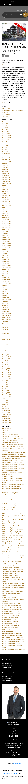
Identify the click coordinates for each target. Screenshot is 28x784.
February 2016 (6, 311)
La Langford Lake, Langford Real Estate (13, 496)
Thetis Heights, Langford (9, 597)
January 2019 (6, 263)
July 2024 (5, 165)
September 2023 (6, 183)
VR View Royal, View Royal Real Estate (12, 637)
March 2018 (5, 277)
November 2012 (6, 375)
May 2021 (5, 213)
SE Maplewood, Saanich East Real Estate (13, 546)
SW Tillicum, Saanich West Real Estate (12, 591)
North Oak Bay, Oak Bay (8, 522)
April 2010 (5, 407)
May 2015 (5, 327)
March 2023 (5, 193)
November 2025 (6, 138)
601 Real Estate (6, 430)
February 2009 (6, 418)
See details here (6, 65)
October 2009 (6, 413)
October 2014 (6, 339)
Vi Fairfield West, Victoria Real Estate (12, 609)
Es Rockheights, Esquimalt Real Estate (12, 470)
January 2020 (6, 241)
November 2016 (6, 299)
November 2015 (6, 315)
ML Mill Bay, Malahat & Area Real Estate (13, 514)
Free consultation (7, 680)
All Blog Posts (6, 108)
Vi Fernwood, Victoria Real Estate (11, 613)
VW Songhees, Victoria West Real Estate (13, 639)
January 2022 (6, 199)
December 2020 (6, 221)
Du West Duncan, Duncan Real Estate (12, 462)
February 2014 (6, 355)
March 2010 (5, 408)
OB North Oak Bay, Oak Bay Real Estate (12, 530)
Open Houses (6, 114)
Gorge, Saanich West (7, 474)
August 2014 (5, 343)
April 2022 (5, 197)
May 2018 (5, 273)
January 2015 (6, 335)
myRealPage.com (17, 763)
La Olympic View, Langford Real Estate (12, 502)
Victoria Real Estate (7, 629)
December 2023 (6, 177)
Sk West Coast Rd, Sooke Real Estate (12, 570)
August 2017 (5, 285)
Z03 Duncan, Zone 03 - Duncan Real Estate (13, 649)
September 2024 (6, 162)
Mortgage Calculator (7, 665)
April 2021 (5, 215)
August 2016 (5, 301)
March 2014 (5, 353)
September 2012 (6, 379)
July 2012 (5, 383)
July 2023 (5, 187)
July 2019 (5, 251)
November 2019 (6, 245)
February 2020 (6, 239)
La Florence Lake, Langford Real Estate (13, 488)
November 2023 (6, 179)
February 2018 (6, 279)
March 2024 (5, 173)
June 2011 (5, 401)
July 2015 (5, 323)
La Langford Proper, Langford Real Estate (13, 498)
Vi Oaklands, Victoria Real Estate (11, 623)
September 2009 (6, 414)
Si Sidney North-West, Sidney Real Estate (13, 558)
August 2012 (5, 381)
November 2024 (6, 159)
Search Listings (6, 667)
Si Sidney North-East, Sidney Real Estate (13, 556)
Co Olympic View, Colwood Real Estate (12, 438)
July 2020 (5, 231)
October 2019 (6, 247)
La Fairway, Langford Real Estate (11, 486)
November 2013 (6, 357)
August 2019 (5, 249)
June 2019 (5, 253)
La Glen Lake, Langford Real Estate (11, 490)
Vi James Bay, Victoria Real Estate (11, 617)
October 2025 (6, 140)
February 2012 (6, 393)
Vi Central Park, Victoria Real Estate (11, 605)
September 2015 (6, 319)
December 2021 (6, 201)
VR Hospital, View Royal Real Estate (12, 633)
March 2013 (5, 367)
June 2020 (5, 233)
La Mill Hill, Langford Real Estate (11, 500)
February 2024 (6, 175)
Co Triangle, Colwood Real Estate (11, 442)
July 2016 (5, 303)
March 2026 (5, 132)
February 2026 (6, 134)
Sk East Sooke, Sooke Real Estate (11, 561)
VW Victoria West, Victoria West (11, 643)
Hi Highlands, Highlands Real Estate (12, 478)
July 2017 (5, 287)
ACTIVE (18, 10)
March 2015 (5, 331)
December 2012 (6, 373)
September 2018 (6, 267)
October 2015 (6, 317)
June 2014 (5, 347)
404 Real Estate (6, 428)
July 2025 (5, 144)
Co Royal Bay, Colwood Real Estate (11, 440)
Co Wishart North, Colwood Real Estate (12, 444)
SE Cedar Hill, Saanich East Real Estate (12, 536)
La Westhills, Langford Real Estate (11, 510)
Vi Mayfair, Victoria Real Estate (10, 621)
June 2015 (5, 325)
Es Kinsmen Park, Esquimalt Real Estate (13, 464)
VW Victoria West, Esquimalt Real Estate (13, 641)
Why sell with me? (7, 676)
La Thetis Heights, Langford (9, 504)
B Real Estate (6, 432)
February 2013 (6, 369)
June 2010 (5, 403)
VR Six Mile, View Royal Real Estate (12, 635)
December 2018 (6, 265)
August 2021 (5, 207)
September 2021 (6, 205)
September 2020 (6, 227)
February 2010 (6, 410)
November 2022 (6, 195)
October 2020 (6, 225)
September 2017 (6, 283)
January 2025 (6, 156)
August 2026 (5, 124)
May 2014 (5, 349)
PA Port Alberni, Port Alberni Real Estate (13, 534)
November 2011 (6, 395)
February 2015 (6, 333)
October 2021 (6, 203)
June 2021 (5, 211)
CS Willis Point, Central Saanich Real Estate (14, 456)
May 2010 (5, 405)
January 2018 (6, 281)
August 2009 (5, 416)
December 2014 (6, 337)
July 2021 (5, 209)
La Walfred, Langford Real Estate (11, 508)
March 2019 (5, 259)
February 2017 (6, 297)
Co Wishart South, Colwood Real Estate (12, 446)
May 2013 (5, 363)
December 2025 (6, 136)
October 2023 (6, 181)
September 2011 (6, 397)
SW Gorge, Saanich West (9, 573)
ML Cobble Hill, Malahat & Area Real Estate (14, 512)
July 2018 (5, 271)
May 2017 (5, 291)
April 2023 (5, 191)
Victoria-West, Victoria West (10, 631)
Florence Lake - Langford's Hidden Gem (13, 110)
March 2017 (5, 295)
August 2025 (5, 142)
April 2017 (5, 293)
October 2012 (6, 377)
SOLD (25, 10)
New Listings (5, 112)
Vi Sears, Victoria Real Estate (10, 627)
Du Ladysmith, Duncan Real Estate (11, 458)
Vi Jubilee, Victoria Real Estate (10, 619)
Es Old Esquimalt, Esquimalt (9, 466)
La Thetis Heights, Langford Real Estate (13, 506)
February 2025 (6, 153)
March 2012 (5, 391)
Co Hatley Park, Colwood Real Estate (12, 434)
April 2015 (5, 329)
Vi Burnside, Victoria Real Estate (11, 603)
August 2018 (5, 269)
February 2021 (6, 217)
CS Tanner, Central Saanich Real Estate (12, 454)
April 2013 (5, 365)
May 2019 (5, 255)
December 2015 (6, 313)
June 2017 (5, 289)
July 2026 (5, 126)
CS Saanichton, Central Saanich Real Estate (13, 452)
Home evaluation (6, 678)
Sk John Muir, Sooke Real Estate (11, 564)
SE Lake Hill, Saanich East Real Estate (12, 544)
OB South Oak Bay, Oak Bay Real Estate (12, 532)
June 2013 (5, 361)
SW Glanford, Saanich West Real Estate (12, 571)
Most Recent (5, 122)
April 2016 (5, 307)
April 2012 (5, 389)
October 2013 (6, 359)
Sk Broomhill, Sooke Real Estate (11, 560)
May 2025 (5, 148)
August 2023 (5, 185)
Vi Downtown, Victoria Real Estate (11, 607)
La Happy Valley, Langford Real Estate (12, 494)
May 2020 (5, 235)
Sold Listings (5, 116)
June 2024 (5, 167)
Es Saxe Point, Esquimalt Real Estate (12, 472)
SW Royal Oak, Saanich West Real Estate (13, 583)
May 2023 (5, 189)
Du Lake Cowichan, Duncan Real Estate (12, 460)
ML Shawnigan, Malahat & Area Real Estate (13, 520)
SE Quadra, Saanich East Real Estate (12, 548)
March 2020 (5, 237)
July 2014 (5, 345)
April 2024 (5, 171)
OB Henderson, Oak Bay (8, 524)
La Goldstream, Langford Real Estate (12, 492)
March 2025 (5, 152)
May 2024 (5, 169)
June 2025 (5, 146)
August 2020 (5, 229)
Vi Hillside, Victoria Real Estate (10, 615)
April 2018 (5, 275)
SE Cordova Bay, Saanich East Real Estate (13, 538)
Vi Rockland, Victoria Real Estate (11, 625)
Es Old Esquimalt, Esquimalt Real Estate (13, 468)
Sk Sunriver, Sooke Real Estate (10, 567)
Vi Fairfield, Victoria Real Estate (10, 611)
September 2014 (6, 341)
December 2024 (6, 158)
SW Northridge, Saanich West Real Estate (13, 577)
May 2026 (5, 130)
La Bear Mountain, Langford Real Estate (13, 484)
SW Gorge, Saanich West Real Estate (12, 576)
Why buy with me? (7, 663)
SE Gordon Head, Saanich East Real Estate (13, 540)
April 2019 (5, 257)
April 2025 (5, 150)
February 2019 (6, 261)
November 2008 (6, 422)
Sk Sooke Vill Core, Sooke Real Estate (12, 566)
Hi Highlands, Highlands (8, 476)
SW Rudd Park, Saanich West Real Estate (13, 585)
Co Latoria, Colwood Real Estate (11, 436)
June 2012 (5, 385)
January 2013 (6, 371)
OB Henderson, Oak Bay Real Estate (12, 526)
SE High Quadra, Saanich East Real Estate (13, 542)
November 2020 (6, 223)
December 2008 (6, 420)
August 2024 (5, 163)
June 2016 (5, 305)
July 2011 (5, 399)
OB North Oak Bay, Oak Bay (9, 528)
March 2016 (5, 309)
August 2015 (5, 321)
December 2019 (6, 243)
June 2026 (5, 128)
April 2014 (5, 351)
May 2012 (5, 387)
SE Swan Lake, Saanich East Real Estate (13, 550)
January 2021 (6, 219)
